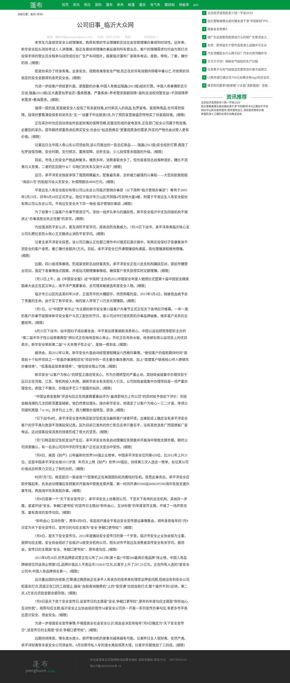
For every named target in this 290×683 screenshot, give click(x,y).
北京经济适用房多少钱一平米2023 (230, 13)
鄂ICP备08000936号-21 (106, 666)
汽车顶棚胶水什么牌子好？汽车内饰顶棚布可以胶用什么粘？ (239, 53)
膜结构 (170, 5)
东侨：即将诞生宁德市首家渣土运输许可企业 (237, 45)
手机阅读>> (151, 37)
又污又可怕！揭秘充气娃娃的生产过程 (232, 61)
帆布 (120, 5)
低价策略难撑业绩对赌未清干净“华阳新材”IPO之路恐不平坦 (239, 21)
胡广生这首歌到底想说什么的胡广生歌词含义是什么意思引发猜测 (239, 37)
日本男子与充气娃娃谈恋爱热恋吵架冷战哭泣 (237, 69)
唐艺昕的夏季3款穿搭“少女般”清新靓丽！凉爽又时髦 (239, 85)
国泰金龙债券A (217, 29)
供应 (87, 5)
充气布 (155, 5)
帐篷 (131, 5)
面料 (98, 5)
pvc (196, 5)
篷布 (109, 5)
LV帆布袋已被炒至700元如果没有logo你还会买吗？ (239, 77)
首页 (65, 5)
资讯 (76, 5)
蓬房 (142, 5)
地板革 (184, 5)
